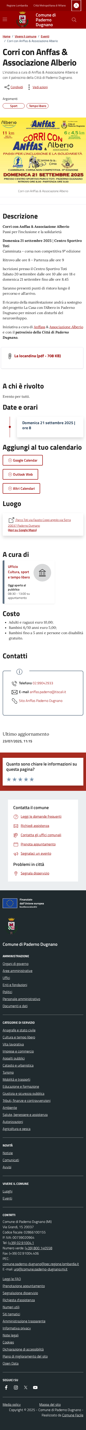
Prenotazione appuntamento (24, 1285)
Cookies (8, 1342)
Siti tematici (11, 1314)
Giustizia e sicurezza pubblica (23, 1093)
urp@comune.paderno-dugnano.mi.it (40, 1269)
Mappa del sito (50, 1404)
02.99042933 (43, 683)
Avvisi (7, 1167)
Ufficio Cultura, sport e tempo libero (19, 572)
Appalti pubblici (14, 1058)
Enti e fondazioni (15, 984)
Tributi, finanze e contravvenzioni (26, 1100)
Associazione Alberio (66, 327)
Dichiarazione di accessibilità (23, 1349)
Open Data (11, 1363)
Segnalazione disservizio (20, 1293)
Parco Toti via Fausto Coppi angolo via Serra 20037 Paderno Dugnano (39, 524)
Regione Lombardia (17, 5)
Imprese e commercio (18, 1051)
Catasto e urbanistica (18, 1065)
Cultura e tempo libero (19, 1037)
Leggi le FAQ (12, 1278)
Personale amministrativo (21, 998)
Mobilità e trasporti (16, 1079)
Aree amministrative (17, 970)
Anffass (39, 327)
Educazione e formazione (21, 1086)
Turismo (8, 1072)
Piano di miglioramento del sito (25, 1356)
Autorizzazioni (13, 1121)
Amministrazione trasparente (24, 1321)
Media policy (12, 1404)
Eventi (45, 36)
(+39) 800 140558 (38, 1248)
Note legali (11, 1335)
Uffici (6, 977)
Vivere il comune (25, 36)
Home (6, 36)
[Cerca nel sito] (74, 20)
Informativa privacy (17, 1328)
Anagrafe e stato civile (19, 1030)
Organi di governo (15, 963)
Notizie (8, 1153)
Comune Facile (72, 1415)
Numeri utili (11, 1307)
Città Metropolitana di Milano (50, 5)
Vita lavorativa (13, 1044)
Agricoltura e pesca (16, 1128)
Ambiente (10, 1107)
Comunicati (11, 1160)
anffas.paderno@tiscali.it (48, 691)
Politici (7, 991)
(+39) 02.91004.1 (21, 1242)
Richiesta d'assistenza (19, 1300)
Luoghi (7, 1191)
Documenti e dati (15, 1006)
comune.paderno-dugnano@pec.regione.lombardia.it (41, 1263)
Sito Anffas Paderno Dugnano (40, 700)
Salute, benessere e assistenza (25, 1114)
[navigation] (4, 19)
